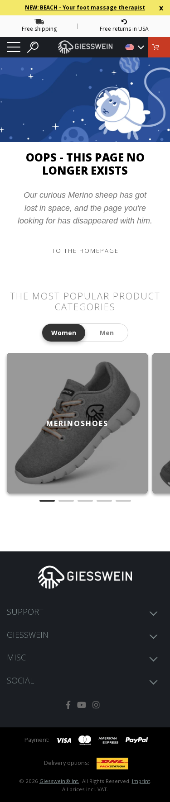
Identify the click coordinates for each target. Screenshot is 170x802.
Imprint (141, 781)
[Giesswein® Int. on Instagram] (96, 705)
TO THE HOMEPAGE (85, 251)
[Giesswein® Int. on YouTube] (81, 705)
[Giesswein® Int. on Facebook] (68, 705)
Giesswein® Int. (59, 781)
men (107, 332)
